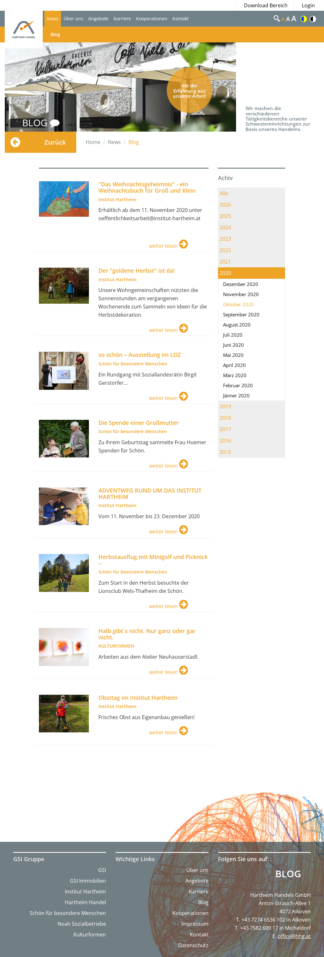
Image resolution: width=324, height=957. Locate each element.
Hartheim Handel (85, 902)
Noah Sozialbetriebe (82, 923)
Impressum (195, 923)
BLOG (36, 122)
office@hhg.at (294, 936)
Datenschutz (193, 945)
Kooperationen (151, 19)
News (53, 19)
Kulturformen (89, 934)
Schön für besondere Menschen (68, 913)
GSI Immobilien (88, 880)
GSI (102, 870)
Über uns (73, 19)
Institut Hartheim (85, 891)
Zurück (55, 142)
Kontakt (180, 19)
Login (308, 5)
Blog (55, 34)
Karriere (122, 19)
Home (93, 142)
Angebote (98, 19)
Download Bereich (266, 5)
